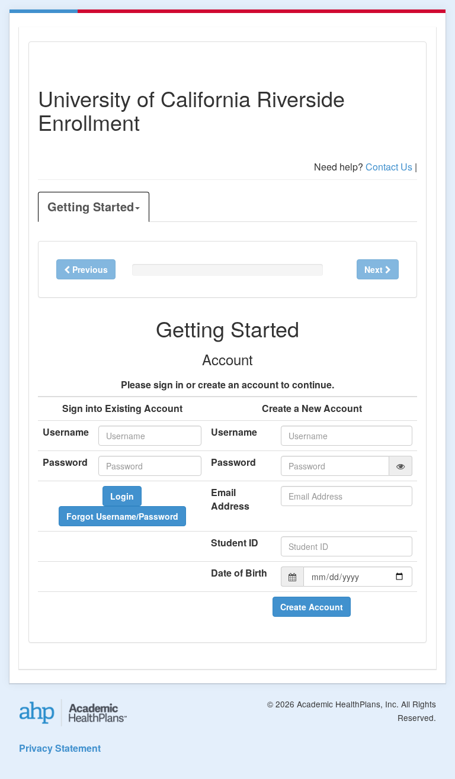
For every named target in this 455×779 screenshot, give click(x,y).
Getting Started (90, 206)
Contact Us (389, 166)
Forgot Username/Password (122, 516)
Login (122, 496)
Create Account (311, 607)
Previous (89, 269)
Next (374, 269)
